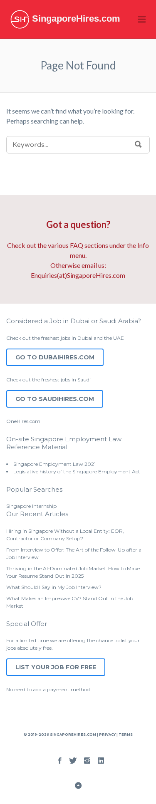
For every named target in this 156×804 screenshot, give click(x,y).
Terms (125, 734)
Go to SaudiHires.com (54, 399)
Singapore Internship (31, 506)
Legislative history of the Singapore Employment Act (76, 471)
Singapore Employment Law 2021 (54, 464)
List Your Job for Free (55, 667)
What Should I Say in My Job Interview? (54, 587)
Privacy (107, 734)
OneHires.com (23, 421)
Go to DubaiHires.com (54, 357)
